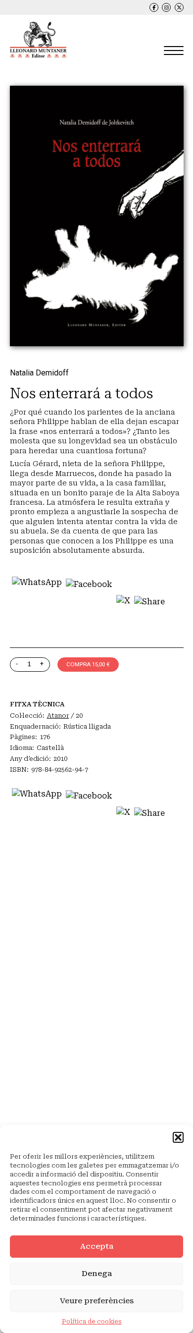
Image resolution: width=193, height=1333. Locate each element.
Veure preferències (97, 1300)
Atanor (58, 715)
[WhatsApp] (37, 603)
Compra (88, 664)
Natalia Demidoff (39, 372)
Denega (97, 1273)
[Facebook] (89, 604)
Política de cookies (92, 1321)
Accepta (96, 1246)
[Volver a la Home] (38, 39)
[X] (123, 603)
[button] (178, 1137)
